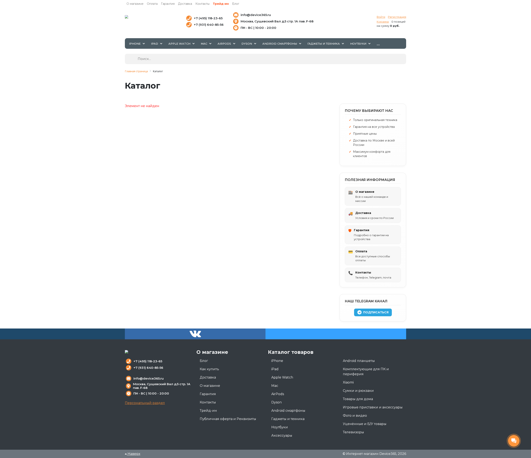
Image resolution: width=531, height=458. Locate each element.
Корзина (383, 21)
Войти (381, 16)
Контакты (202, 4)
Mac (274, 386)
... (378, 43)
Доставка (185, 4)
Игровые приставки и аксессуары (373, 407)
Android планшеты (359, 361)
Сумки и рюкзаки (358, 391)
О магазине (135, 4)
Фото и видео (355, 416)
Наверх (133, 454)
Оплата (152, 4)
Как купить (209, 369)
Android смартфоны (288, 411)
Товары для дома (358, 399)
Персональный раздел (145, 403)
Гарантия (168, 4)
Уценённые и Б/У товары (364, 424)
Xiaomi (348, 382)
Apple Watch (282, 377)
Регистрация (397, 16)
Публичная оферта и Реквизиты (228, 419)
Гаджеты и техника (287, 419)
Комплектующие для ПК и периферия (366, 371)
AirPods (277, 394)
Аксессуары (281, 435)
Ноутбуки (279, 427)
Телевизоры (353, 432)
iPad (275, 369)
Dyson (276, 402)
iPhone (277, 361)
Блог (235, 4)
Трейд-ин (221, 4)
